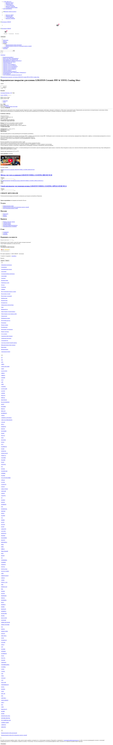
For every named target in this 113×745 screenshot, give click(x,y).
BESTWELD (4, 399)
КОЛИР (3, 711)
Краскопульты (4, 300)
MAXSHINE (4, 537)
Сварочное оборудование (6, 336)
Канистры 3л (4, 709)
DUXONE (3, 439)
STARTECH (4, 640)
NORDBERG (4, 560)
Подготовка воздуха (5, 320)
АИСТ (2, 702)
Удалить (2, 260)
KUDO (2, 526)
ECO (2, 444)
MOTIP (2, 555)
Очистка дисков (7, 63)
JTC (2, 517)
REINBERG (4, 600)
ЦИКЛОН (3, 727)
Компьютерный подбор (8, 205)
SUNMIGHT (4, 653)
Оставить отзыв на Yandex (12, 7)
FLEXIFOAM (4, 471)
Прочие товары (4, 325)
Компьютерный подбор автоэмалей (14, 44)
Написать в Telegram (10, 6)
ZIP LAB (3, 693)
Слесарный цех (4, 340)
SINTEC (3, 629)
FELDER (3, 460)
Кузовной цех (4, 302)
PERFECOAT (4, 586)
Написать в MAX (10, 2)
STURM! (3, 649)
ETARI (2, 448)
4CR (2, 362)
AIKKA (3, 373)
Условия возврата (7, 224)
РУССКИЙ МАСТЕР (6, 720)
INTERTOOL (4, 508)
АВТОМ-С (3, 698)
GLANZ (3, 482)
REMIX (3, 606)
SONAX (3, 633)
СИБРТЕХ (3, 724)
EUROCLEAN (4, 453)
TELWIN (3, 660)
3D (1, 357)
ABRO (2, 364)
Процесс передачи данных (9, 221)
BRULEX (3, 411)
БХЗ (2, 704)
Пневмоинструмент (5, 318)
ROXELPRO (4, 613)
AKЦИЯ (3, 377)
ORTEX (3, 577)
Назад (4, 101)
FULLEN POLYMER (6, 477)
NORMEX (3, 562)
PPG (2, 589)
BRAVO (3, 408)
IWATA (2, 513)
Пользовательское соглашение (10, 226)
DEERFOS (3, 426)
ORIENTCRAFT (5, 575)
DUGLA (3, 435)
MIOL (2, 544)
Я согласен (3, 743)
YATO (2, 691)
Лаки (2, 307)
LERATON (6, 105)
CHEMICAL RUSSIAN (6, 417)
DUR (2, 437)
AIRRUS (3, 375)
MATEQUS (3, 533)
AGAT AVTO (4, 371)
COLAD (3, 422)
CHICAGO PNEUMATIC (6, 419)
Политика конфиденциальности (10, 225)
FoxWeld (3, 475)
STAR (2, 638)
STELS (2, 644)
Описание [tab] (5, 100)
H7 (1, 497)
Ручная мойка (7, 73)
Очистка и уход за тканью (9, 69)
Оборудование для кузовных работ (9, 313)
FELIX (2, 462)
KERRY (3, 520)
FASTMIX (3, 457)
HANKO (3, 500)
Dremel (2, 433)
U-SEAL (3, 671)
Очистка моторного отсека (9, 71)
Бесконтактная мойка (8, 57)
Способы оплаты (7, 222)
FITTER (3, 468)
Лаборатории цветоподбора (7, 304)
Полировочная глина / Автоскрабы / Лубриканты (14, 72)
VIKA (2, 675)
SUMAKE (3, 651)
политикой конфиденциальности (71, 740)
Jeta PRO (3, 515)
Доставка (5, 233)
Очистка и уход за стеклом (9, 67)
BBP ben (3, 397)
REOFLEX (3, 609)
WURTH (3, 689)
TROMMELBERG (5, 664)
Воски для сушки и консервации (11, 58)
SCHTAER (3, 620)
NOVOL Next (4, 569)
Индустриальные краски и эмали (10, 208)
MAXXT (3, 540)
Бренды (5, 41)
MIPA (2, 546)
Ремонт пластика (5, 331)
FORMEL (3, 473)
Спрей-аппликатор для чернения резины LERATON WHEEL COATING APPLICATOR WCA (34, 186)
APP (2, 382)
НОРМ (2, 713)
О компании (6, 47)
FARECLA (3, 455)
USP (2, 673)
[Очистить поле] (14, 51)
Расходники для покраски (7, 329)
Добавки (3, 289)
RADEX (3, 591)
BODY (2, 404)
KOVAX (3, 524)
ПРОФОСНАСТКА (5, 715)
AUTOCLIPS (4, 388)
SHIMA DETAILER (5, 622)
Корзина (5, 216)
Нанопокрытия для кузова (9, 61)
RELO (2, 602)
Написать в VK (9, 4)
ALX (2, 379)
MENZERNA (4, 542)
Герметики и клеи (5, 282)
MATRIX (3, 535)
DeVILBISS (3, 431)
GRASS (3, 486)
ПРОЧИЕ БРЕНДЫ (5, 718)
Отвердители (4, 316)
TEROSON (3, 662)
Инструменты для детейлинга (10, 59)
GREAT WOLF (4, 488)
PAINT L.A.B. (4, 582)
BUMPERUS (4, 413)
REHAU (3, 597)
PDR (2, 584)
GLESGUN (3, 484)
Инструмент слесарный (6, 296)
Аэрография (4, 276)
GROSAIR (3, 491)
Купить (2, 177)
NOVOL (3, 566)
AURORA (3, 386)
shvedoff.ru (14, 256)
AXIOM (3, 393)
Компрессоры (4, 298)
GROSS (3, 493)
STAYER (3, 642)
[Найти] (2, 52)
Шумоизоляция (4, 349)
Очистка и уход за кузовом (9, 65)
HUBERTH (3, 504)
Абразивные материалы (6, 264)
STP (2, 646)
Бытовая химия (4, 280)
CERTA (3, 415)
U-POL (2, 669)
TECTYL (3, 658)
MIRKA (3, 549)
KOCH (2, 522)
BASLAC (3, 395)
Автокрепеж (4, 267)
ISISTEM (3, 511)
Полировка (3, 322)
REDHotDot (3, 595)
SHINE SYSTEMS (5, 624)
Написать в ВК (9, 16)
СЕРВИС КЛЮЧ (5, 722)
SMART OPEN (4, 631)
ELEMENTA (4, 446)
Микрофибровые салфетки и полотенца (12, 60)
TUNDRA (3, 666)
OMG (2, 573)
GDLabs (3, 480)
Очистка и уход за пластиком (10, 66)
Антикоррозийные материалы (8, 273)
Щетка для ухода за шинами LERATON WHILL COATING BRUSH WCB (26, 175)
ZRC (2, 695)
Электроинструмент (5, 351)
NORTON (3, 564)
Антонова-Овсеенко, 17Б (6, 92)
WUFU (2, 686)
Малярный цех (4, 309)
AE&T (2, 368)
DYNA (2, 442)
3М (2, 359)
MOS (2, 553)
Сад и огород (4, 333)
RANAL (3, 593)
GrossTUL (3, 495)
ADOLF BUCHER (5, 366)
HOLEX (3, 502)
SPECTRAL (4, 635)
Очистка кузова (7, 70)
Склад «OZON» (4, 95)
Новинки (5, 42)
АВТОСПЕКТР (4, 700)
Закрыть (7, 260)
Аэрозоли (3, 278)
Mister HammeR (4, 551)
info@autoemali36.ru (7, 8)
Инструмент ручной (5, 293)
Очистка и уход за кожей (9, 64)
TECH (2, 655)
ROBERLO (3, 611)
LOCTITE (3, 531)
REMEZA (3, 604)
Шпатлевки (3, 347)
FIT (2, 466)
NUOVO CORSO (5, 571)
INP (2, 506)
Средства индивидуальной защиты (9, 342)
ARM (2, 384)
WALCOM (3, 682)
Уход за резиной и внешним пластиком (12, 74)
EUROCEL (3, 451)
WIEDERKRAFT (5, 684)
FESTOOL (3, 464)
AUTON (3, 391)
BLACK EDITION (5, 402)
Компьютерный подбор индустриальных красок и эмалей (19, 46)
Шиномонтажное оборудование (8, 345)
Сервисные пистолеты (6, 338)
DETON (3, 428)
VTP (2, 680)
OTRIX (2, 580)
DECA (2, 424)
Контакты (5, 48)
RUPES (3, 615)
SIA (2, 626)
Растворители (4, 327)
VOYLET (3, 678)
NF (2, 557)
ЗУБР (2, 707)
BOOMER (3, 406)
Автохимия (3, 271)
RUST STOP (4, 617)
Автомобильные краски (6, 269)
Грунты (3, 284)
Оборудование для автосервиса (8, 311)
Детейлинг (3, 54)
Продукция (5, 40)
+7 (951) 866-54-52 (7, 1)
